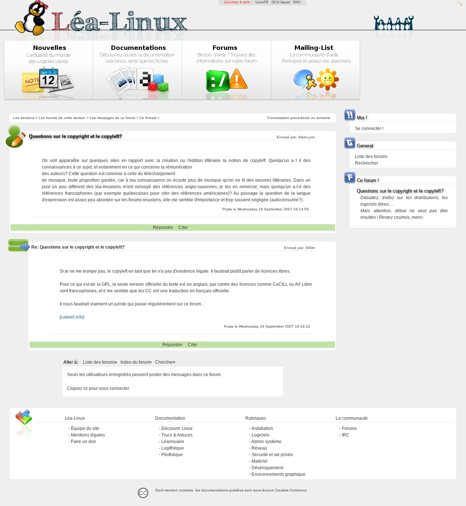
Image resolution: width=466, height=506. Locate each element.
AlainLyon (306, 137)
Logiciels (260, 435)
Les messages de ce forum (112, 118)
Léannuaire (172, 441)
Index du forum (135, 362)
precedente (300, 118)
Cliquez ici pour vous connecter (98, 388)
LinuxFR (262, 2)
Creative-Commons (291, 490)
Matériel (260, 461)
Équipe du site (85, 428)
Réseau (259, 448)
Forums (349, 428)
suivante (323, 118)
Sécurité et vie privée (272, 454)
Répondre (163, 227)
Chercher (164, 362)
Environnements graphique (278, 474)
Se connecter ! (369, 128)
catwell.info (72, 317)
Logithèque (172, 448)
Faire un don (83, 441)
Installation (262, 428)
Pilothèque (172, 454)
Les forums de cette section (62, 118)
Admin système (266, 441)
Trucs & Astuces (177, 435)
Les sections (23, 118)
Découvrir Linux (177, 428)
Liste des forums (99, 362)
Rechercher (366, 163)
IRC (346, 435)
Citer (183, 227)
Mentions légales (88, 435)
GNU (297, 2)
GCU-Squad (281, 2)
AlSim (310, 248)
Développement (267, 467)
